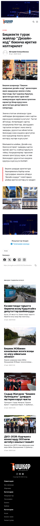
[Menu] (37, 21)
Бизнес (6, 503)
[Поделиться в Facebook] (5, 260)
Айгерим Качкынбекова (19, 52)
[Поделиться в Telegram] (14, 260)
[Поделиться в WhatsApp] (19, 260)
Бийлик (6, 506)
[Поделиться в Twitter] (9, 260)
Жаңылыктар (9, 496)
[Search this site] (33, 21)
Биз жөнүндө (9, 485)
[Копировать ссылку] (35, 265)
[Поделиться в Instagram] (24, 260)
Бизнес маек (8, 517)
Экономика (8, 499)
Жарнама (7, 488)
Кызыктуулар (9, 520)
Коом (5, 30)
